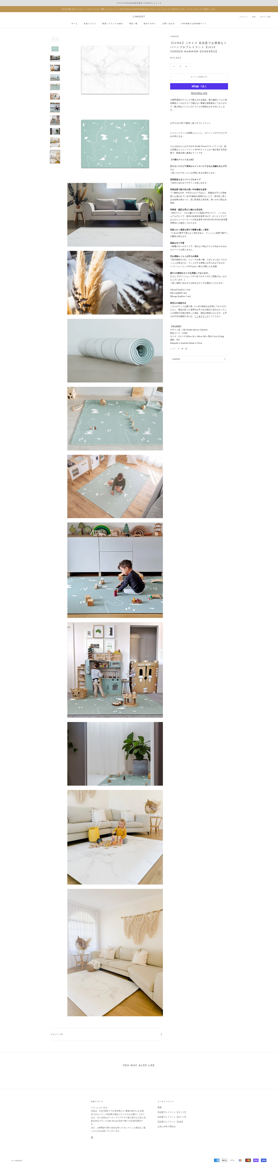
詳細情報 (176, 359)
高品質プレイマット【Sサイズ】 (172, 1116)
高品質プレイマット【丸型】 (171, 1121)
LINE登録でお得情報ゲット (194, 23)
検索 (254, 17)
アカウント (243, 17)
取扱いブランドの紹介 (112, 23)
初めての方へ (150, 23)
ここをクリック (201, 316)
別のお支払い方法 (199, 93)
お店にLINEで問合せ (167, 1126)
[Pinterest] (186, 349)
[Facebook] (179, 349)
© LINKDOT (17, 1160)
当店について (90, 23)
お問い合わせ (168, 23)
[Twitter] (182, 349)
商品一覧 (133, 23)
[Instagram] (92, 1137)
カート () (265, 16)
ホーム (74, 23)
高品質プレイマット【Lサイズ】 (172, 1112)
